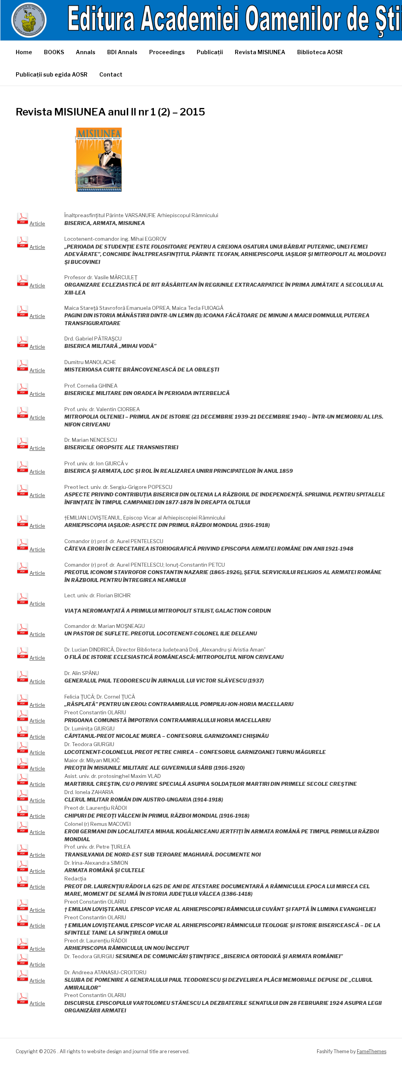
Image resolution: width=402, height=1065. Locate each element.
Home (24, 52)
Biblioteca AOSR (320, 52)
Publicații (210, 52)
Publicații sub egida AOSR (52, 74)
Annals (85, 52)
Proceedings (167, 52)
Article (37, 223)
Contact (110, 74)
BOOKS (54, 52)
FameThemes (371, 1051)
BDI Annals (122, 52)
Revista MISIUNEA (260, 52)
